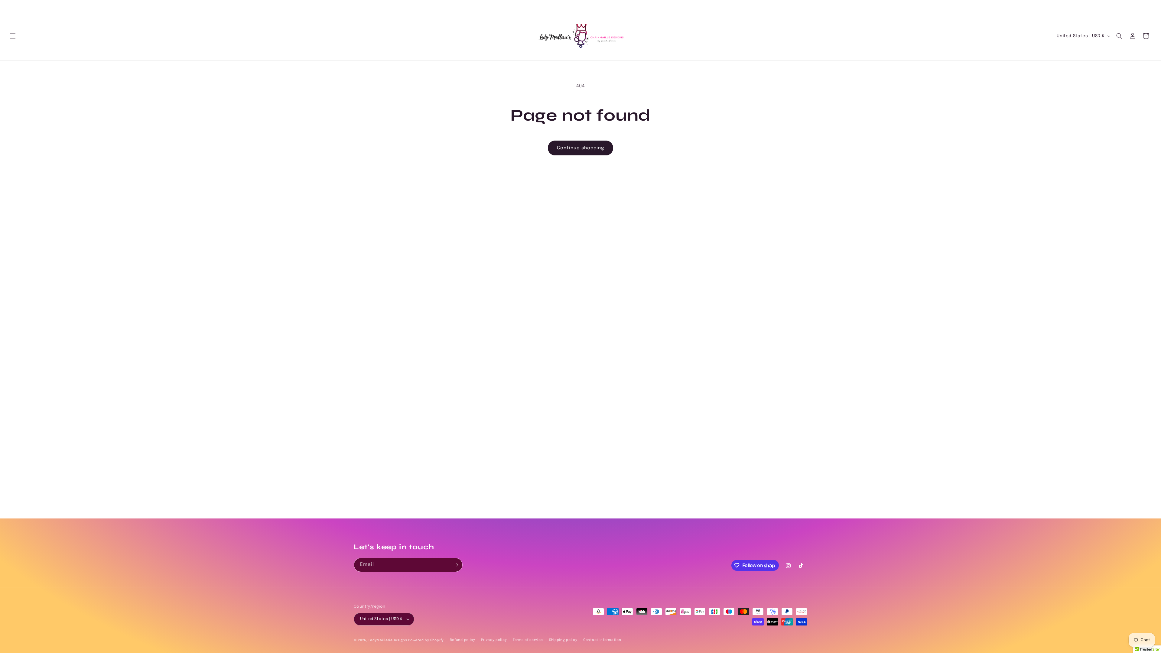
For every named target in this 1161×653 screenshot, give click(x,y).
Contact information (602, 640)
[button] (12, 36)
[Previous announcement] (11, 6)
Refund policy (462, 640)
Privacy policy (494, 640)
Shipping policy (563, 640)
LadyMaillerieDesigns (388, 640)
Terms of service (528, 640)
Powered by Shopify (426, 640)
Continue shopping (580, 148)
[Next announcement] (1149, 6)
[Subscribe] (455, 565)
